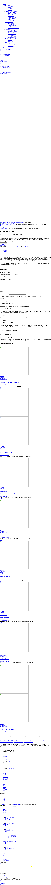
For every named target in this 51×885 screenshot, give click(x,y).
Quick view (2, 377)
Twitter (4, 800)
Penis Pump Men (6, 779)
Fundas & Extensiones (10, 817)
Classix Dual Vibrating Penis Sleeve (9, 382)
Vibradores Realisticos (12, 840)
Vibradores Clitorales (12, 31)
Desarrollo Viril (8, 5)
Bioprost (4, 773)
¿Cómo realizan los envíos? (6, 308)
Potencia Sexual (11, 18)
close (1, 863)
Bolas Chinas (11, 23)
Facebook (5, 797)
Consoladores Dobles (12, 25)
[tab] (27, 250)
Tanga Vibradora (4, 617)
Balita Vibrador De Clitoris (7, 729)
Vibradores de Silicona (12, 835)
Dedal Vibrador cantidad (7, 241)
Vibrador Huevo (11, 35)
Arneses (9, 43)
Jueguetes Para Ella (9, 22)
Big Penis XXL (6, 778)
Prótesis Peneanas (9, 822)
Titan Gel (10, 10)
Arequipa (5, 789)
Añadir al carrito (4, 243)
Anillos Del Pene (8, 814)
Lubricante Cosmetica (11, 38)
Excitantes (10, 40)
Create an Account (4, 875)
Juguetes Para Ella (7, 222)
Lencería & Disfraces (9, 848)
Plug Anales (10, 26)
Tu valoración (3, 289)
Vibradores (7, 29)
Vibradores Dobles (12, 34)
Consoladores (11, 24)
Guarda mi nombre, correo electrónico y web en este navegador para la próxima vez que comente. (22, 296)
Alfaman (4, 774)
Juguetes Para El (11, 11)
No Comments (11, 761)
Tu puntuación (3, 279)
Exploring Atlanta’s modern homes (9, 759)
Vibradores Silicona (12, 32)
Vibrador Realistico (12, 37)
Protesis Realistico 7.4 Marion (6, 224)
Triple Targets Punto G (6, 576)
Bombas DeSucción (12, 13)
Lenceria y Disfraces (12, 44)
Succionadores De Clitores (13, 28)
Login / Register (6, 860)
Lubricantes (10, 41)
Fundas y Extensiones (12, 14)
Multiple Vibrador (4, 228)
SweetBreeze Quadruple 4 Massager (9, 493)
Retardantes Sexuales (12, 20)
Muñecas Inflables (12, 17)
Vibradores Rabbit (12, 36)
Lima (4, 785)
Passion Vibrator (4, 659)
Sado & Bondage (9, 849)
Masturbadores (11, 16)
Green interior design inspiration (9, 765)
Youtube (4, 799)
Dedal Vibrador (28, 246)
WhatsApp (5, 795)
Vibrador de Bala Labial (6, 452)
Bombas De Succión (9, 816)
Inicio (1, 222)
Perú (4, 784)
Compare (5, 859)
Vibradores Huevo (12, 837)
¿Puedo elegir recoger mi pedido (7, 337)
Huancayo (5, 790)
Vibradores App (11, 30)
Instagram (5, 798)
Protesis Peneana (11, 19)
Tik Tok (4, 801)
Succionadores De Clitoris (10, 830)
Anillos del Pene (11, 12)
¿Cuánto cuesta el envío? (7, 303)
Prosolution (10, 8)
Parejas (6, 42)
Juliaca (4, 788)
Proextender (5, 777)
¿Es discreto (2, 315)
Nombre (2, 291)
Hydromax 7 (10, 7)
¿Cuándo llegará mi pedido (6, 322)
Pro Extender (10, 6)
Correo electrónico (4, 293)
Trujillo (4, 787)
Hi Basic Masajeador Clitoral (8, 535)
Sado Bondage (11, 46)
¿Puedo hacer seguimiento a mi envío (8, 330)
